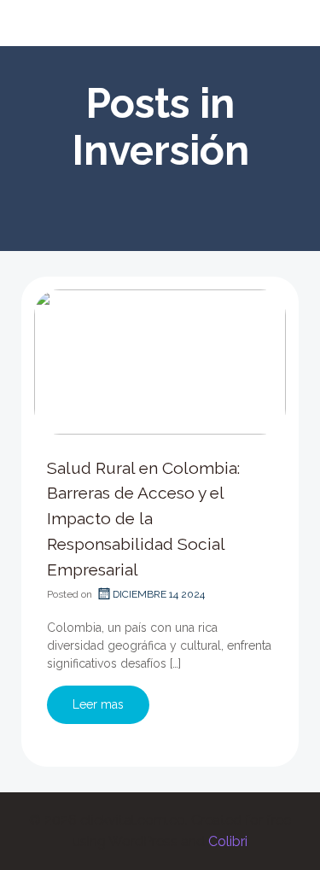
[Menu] (284, 23)
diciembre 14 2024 (159, 594)
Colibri (227, 841)
